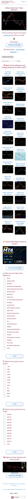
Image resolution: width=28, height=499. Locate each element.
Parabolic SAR (10, 305)
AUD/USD (9, 428)
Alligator (9, 326)
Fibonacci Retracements (13, 313)
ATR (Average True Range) (13, 337)
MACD (8, 278)
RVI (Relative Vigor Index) (13, 345)
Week (8, 390)
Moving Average (11, 291)
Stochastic (9, 283)
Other (8, 348)
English (16, 497)
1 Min (8, 366)
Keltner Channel (11, 316)
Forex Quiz (5, 483)
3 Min (8, 369)
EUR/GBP (9, 433)
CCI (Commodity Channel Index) (15, 299)
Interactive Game (13, 483)
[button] (3, 467)
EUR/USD (9, 414)
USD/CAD (9, 425)
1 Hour (8, 382)
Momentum (10, 294)
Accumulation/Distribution (13, 329)
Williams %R (10, 297)
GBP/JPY (9, 441)
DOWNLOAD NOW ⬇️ (14, 45)
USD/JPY (9, 417)
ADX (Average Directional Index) (15, 289)
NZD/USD (9, 430)
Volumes (9, 334)
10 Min (8, 374)
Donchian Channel (11, 318)
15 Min (8, 377)
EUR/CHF (9, 436)
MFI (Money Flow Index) (13, 332)
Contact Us (14, 485)
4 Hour (8, 385)
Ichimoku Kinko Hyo (12, 324)
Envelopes (9, 302)
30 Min (8, 380)
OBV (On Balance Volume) (13, 308)
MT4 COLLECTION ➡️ (14, 268)
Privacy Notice (21, 483)
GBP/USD (9, 419)
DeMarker (9, 340)
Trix (8, 321)
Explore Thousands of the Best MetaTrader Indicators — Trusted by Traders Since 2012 (8, 2)
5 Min (8, 372)
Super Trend (10, 310)
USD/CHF (9, 422)
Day (8, 388)
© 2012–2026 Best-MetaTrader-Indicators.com (14, 489)
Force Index (10, 343)
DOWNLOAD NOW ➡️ (14, 475)
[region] (14, 468)
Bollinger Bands (11, 281)
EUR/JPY (9, 438)
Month (8, 393)
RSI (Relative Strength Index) (14, 286)
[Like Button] (14, 38)
